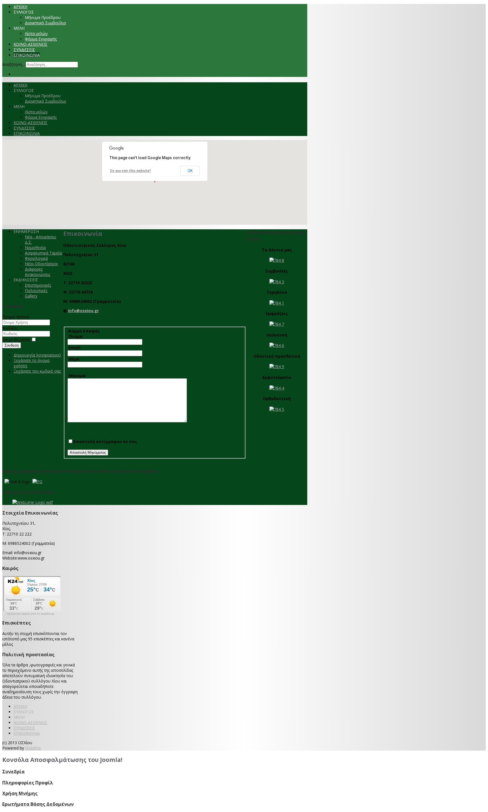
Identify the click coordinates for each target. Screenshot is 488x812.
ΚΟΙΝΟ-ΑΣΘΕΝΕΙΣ (30, 44)
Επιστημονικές (38, 285)
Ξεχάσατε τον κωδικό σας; (38, 371)
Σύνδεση (12, 345)
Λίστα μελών (36, 33)
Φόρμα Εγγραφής (41, 39)
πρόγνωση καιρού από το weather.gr (30, 613)
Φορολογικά (36, 258)
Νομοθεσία (35, 247)
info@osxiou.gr (83, 310)
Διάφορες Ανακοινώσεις (37, 271)
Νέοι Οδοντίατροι (41, 263)
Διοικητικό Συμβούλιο (45, 22)
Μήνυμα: (76, 375)
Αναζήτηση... (13, 64)
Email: (74, 347)
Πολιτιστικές (36, 290)
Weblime (33, 748)
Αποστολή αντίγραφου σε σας (105, 441)
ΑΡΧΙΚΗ (20, 6)
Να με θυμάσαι (16, 339)
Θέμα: (73, 359)
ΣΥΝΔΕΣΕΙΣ (24, 49)
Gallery (31, 296)
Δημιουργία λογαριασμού (37, 355)
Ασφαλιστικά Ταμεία (43, 253)
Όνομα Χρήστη (15, 316)
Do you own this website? (130, 171)
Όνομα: (75, 336)
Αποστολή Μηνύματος (88, 452)
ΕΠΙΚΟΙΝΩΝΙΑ (27, 55)
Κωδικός (10, 328)
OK (190, 171)
